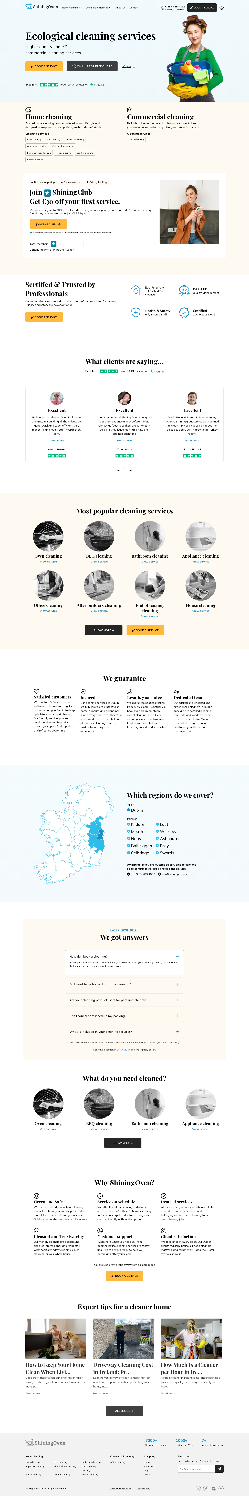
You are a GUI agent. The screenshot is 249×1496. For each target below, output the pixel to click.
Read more (56, 440)
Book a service (45, 317)
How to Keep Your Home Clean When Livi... (55, 1368)
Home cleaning (70, 7)
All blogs (123, 1411)
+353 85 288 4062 (175, 6)
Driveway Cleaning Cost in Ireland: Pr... (123, 1368)
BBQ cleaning (53, 139)
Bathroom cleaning (74, 139)
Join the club (46, 224)
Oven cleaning (34, 139)
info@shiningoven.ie (175, 874)
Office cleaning (136, 139)
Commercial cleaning (97, 7)
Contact (134, 7)
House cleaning (63, 153)
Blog (146, 1470)
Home (147, 1462)
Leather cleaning (85, 153)
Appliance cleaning (36, 146)
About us (121, 7)
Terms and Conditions (120, 1488)
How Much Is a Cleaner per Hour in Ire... (189, 1368)
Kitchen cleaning (35, 159)
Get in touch (123, 1049)
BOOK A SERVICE (204, 7)
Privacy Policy (143, 1488)
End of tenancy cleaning (39, 153)
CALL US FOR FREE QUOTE (94, 66)
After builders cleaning (62, 146)
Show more (103, 630)
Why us (126, 66)
